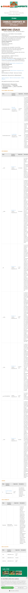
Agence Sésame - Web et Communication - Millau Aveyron (13, 78)
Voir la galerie (5, 576)
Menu (14, 18)
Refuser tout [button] (21, 587)
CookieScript (14, 134)
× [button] (26, 577)
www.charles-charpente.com (8, 59)
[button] (14, 590)
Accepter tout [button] (7, 587)
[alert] (14, 585)
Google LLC (13, 166)
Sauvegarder (5, 87)
